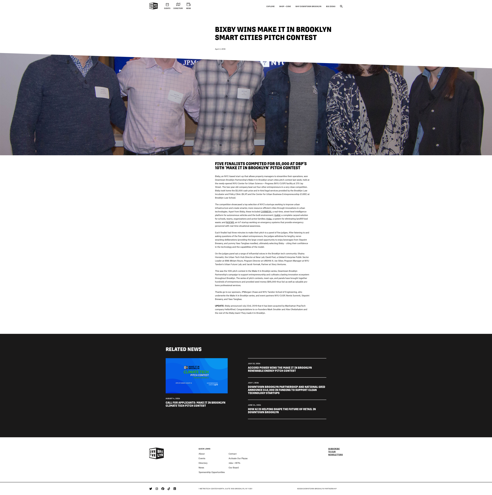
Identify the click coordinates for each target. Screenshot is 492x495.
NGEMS (230, 222)
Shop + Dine (285, 6)
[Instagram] (157, 488)
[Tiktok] (169, 488)
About (202, 454)
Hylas (269, 218)
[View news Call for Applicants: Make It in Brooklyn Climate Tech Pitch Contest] (197, 375)
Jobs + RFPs (234, 463)
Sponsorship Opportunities (212, 472)
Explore (270, 6)
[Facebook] (163, 488)
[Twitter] (151, 488)
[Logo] (153, 9)
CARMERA (266, 211)
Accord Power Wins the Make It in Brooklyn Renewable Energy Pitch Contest (280, 369)
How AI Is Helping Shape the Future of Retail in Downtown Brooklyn (282, 410)
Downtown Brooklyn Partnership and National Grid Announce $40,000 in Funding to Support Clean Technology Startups (286, 390)
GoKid (277, 215)
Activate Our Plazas (238, 458)
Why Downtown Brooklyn (308, 6)
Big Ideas (330, 6)
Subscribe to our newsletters (335, 452)
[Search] (341, 6)
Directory (203, 463)
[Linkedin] (174, 488)
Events (202, 458)
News (201, 467)
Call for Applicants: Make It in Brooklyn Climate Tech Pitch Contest (195, 404)
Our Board (234, 467)
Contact (233, 454)
